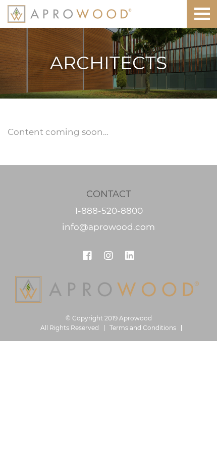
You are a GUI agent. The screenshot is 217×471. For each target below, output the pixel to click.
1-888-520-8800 (109, 211)
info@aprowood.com (108, 227)
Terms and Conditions (143, 328)
